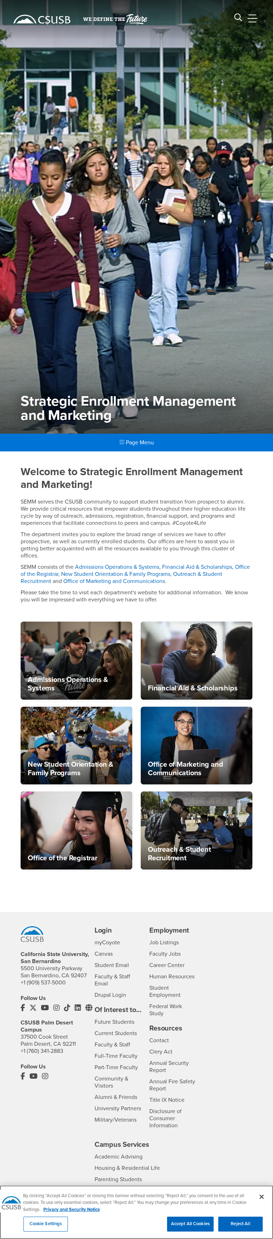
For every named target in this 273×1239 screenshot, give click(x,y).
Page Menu (139, 442)
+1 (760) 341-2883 (42, 1051)
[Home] (42, 19)
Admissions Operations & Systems (117, 567)
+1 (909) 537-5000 (43, 982)
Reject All (240, 1224)
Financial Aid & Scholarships (197, 567)
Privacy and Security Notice (71, 1209)
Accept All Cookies (190, 1224)
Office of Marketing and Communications (114, 581)
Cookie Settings (46, 1224)
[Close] (261, 1197)
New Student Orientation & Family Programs (115, 574)
